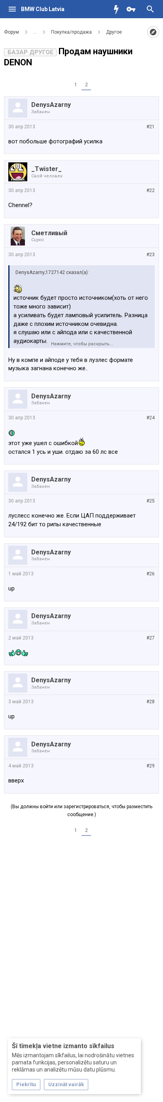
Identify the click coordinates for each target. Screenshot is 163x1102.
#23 (150, 254)
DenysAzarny (51, 104)
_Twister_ (46, 169)
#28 (150, 701)
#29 (150, 766)
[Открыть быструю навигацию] (153, 32)
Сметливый (49, 233)
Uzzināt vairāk (66, 1084)
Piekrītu (26, 1084)
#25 (150, 501)
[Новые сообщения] (118, 9)
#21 (150, 126)
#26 (150, 574)
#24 (150, 418)
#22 (150, 190)
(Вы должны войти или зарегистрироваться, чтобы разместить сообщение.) (81, 810)
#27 (150, 638)
